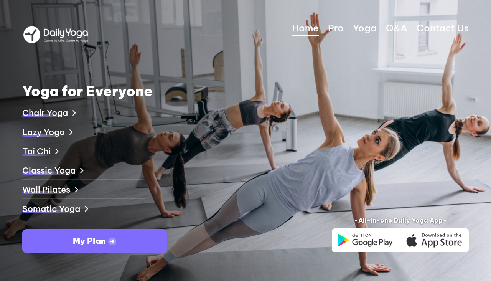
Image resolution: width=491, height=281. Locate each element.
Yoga (365, 28)
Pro (336, 28)
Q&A (396, 28)
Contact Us (443, 28)
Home (305, 28)
